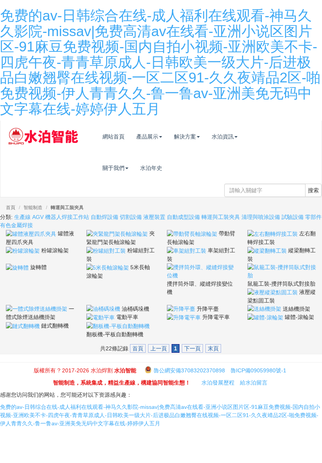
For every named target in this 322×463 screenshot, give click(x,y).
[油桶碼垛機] (104, 309)
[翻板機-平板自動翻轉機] (118, 326)
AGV (38, 217)
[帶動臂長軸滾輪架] (193, 233)
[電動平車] (101, 317)
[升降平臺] (182, 309)
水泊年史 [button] (151, 168)
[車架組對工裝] (187, 250)
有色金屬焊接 (16, 225)
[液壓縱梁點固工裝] (273, 292)
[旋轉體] (18, 267)
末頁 (213, 348)
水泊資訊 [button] (223, 136)
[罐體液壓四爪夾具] (32, 233)
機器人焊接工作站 (67, 217)
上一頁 (158, 348)
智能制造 (33, 207)
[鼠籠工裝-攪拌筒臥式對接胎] (281, 271)
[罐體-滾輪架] (266, 317)
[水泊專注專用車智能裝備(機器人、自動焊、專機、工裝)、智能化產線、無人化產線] (43, 132)
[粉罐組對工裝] (106, 250)
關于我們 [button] (113, 168)
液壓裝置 (154, 217)
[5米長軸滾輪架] (108, 267)
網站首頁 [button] (113, 136)
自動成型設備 (183, 217)
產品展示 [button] (147, 136)
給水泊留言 (253, 382)
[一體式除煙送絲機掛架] (37, 309)
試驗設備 (293, 217)
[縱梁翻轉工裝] (267, 250)
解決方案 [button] (185, 136)
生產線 (22, 217)
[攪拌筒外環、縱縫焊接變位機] (201, 271)
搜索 (313, 190)
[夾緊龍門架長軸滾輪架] (117, 233)
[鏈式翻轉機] (23, 326)
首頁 (10, 207)
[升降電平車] (184, 317)
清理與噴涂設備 (261, 217)
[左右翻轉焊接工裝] (273, 233)
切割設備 (131, 217)
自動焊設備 (104, 217)
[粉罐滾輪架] (23, 250)
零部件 (313, 217)
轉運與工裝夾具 (67, 207)
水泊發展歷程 (217, 382)
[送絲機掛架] (265, 309)
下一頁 (192, 348)
